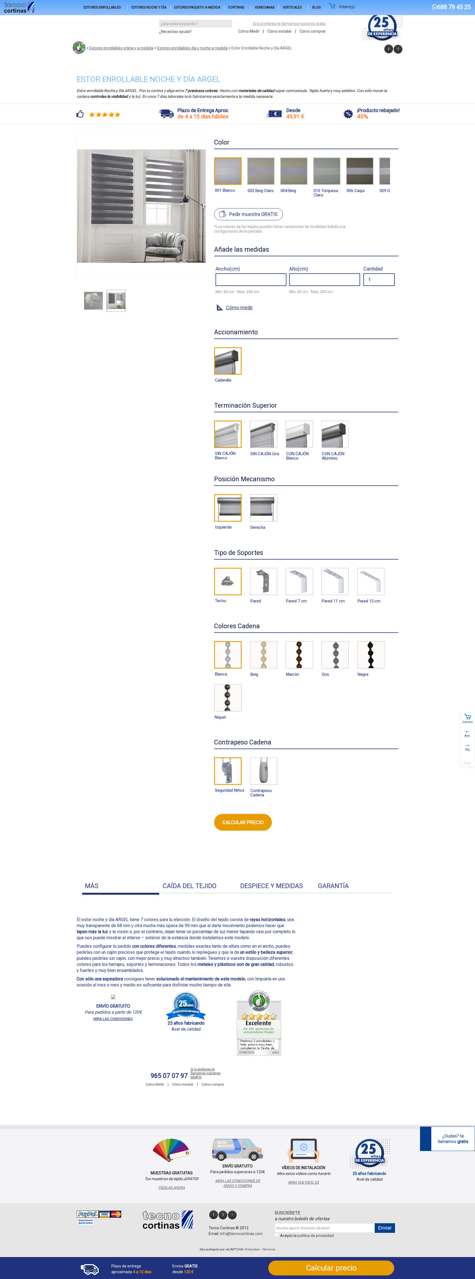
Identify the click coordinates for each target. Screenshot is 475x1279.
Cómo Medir (248, 31)
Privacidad (252, 1249)
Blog (316, 7)
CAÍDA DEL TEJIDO (189, 886)
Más (91, 886)
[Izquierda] (228, 508)
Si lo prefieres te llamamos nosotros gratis (289, 23)
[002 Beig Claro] (261, 171)
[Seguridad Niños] (228, 771)
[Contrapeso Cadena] (263, 771)
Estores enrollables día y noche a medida (192, 48)
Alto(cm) (298, 269)
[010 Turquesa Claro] (327, 171)
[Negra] (371, 655)
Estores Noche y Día (148, 7)
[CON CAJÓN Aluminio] (335, 434)
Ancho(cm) (228, 269)
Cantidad (373, 269)
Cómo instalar (279, 31)
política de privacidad (315, 1235)
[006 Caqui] (360, 171)
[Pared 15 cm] (371, 581)
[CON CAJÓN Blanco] (299, 434)
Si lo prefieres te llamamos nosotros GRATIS (205, 1073)
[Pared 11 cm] (335, 581)
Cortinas (236, 7)
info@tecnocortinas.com (241, 1233)
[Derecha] (263, 508)
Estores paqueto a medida (197, 7)
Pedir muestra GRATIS (253, 214)
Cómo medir (239, 307)
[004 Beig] (294, 171)
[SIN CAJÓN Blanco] (228, 434)
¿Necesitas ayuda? (175, 31)
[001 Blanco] (228, 171)
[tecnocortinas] (19, 7)
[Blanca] (228, 655)
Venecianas (265, 7)
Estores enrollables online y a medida (121, 48)
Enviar (385, 1228)
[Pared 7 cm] (299, 581)
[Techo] (228, 581)
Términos (268, 1249)
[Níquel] (228, 697)
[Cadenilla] (228, 361)
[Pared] (263, 581)
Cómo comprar (313, 31)
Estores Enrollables (102, 7)
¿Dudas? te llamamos (453, 1138)
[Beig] (263, 655)
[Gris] (335, 655)
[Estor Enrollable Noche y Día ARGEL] (93, 301)
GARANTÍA (333, 886)
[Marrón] (299, 655)
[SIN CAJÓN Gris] (263, 434)
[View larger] (200, 274)
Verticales (292, 7)
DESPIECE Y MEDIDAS (271, 886)
